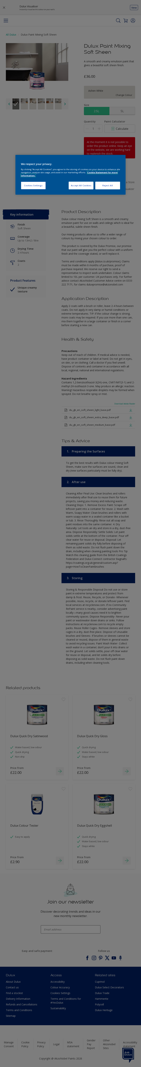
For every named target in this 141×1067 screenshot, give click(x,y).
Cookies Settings (33, 185)
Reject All (107, 185)
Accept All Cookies (81, 185)
